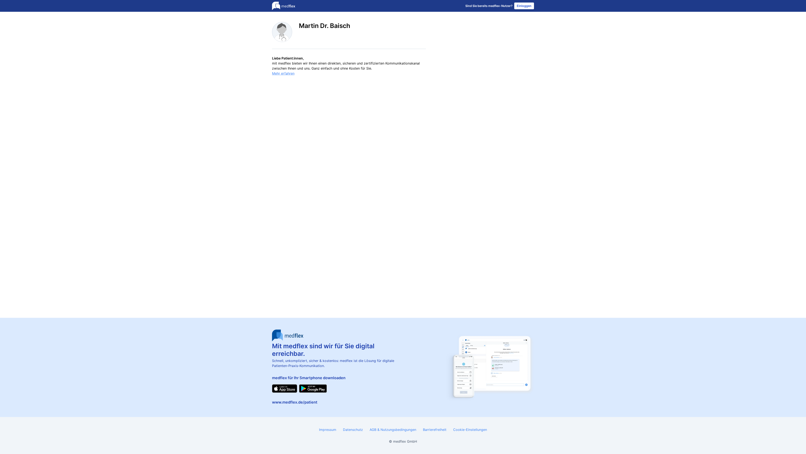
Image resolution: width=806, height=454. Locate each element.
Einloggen (524, 6)
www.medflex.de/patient (294, 402)
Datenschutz (353, 430)
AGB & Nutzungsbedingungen (393, 430)
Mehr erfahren (283, 73)
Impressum (327, 430)
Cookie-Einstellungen (470, 430)
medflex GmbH (405, 441)
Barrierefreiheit (434, 430)
